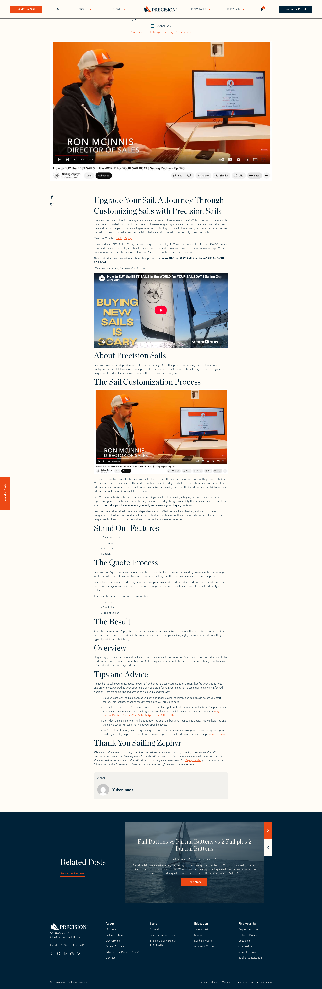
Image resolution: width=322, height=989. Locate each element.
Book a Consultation (250, 957)
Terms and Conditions (261, 981)
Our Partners (113, 940)
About (82, 9)
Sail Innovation (114, 935)
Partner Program (115, 946)
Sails (188, 32)
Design (157, 32)
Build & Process (203, 940)
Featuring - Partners (174, 32)
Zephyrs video (193, 760)
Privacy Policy (241, 981)
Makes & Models (247, 935)
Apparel (154, 929)
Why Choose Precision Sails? (122, 952)
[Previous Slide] (268, 847)
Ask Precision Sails (141, 32)
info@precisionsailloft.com (65, 937)
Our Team (111, 929)
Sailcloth (199, 935)
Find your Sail (247, 923)
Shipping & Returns (210, 981)
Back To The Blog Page (72, 872)
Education (233, 9)
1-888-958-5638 (59, 933)
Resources (198, 9)
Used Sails (244, 940)
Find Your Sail (26, 9)
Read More (194, 882)
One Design (245, 946)
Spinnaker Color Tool (250, 952)
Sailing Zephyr (124, 238)
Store (117, 9)
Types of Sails (202, 929)
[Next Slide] (268, 830)
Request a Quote (5, 493)
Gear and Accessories (162, 935)
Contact (110, 957)
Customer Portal (295, 9)
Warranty (227, 981)
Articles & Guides (204, 946)
